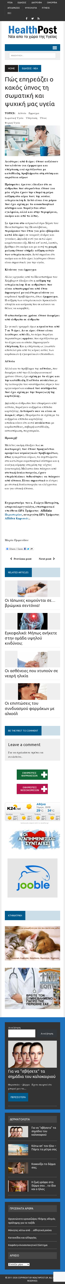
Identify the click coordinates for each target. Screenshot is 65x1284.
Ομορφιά (52, 2)
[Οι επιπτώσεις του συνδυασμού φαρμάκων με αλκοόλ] (33, 698)
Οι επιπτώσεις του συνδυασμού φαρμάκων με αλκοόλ (29, 708)
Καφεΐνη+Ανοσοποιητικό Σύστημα (28, 1245)
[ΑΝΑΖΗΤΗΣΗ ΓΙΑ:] (32, 55)
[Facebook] (26, 18)
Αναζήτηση (14, 1027)
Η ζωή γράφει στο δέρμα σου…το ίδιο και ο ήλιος (44, 1186)
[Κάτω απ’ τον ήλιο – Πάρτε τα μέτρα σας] (18, 1153)
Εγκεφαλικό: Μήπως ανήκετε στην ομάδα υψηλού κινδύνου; (31, 638)
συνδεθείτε (15, 757)
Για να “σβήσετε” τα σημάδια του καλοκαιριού (44, 1131)
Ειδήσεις (22, 2)
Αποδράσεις (14, 8)
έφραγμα (34, 113)
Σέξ (9, 13)
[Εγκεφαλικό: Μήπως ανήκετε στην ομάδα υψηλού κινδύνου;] (33, 627)
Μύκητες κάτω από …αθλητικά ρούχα (30, 1230)
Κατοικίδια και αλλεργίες (22, 1237)
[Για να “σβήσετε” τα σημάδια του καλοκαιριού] (32, 1065)
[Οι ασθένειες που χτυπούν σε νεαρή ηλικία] (33, 665)
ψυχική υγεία (12, 122)
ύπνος (43, 118)
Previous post (23, 559)
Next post (45, 559)
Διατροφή (37, 2)
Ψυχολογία (31, 8)
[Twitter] (32, 18)
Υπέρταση (31, 118)
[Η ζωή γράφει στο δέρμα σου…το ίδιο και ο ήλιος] (18, 1189)
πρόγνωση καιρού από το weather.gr (34, 823)
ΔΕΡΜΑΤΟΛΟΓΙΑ (20, 1119)
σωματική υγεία (14, 118)
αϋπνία (22, 113)
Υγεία (9, 2)
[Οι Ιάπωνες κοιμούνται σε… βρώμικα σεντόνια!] (33, 595)
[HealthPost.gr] (32, 32)
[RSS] (38, 18)
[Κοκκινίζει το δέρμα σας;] (18, 1171)
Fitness (46, 8)
